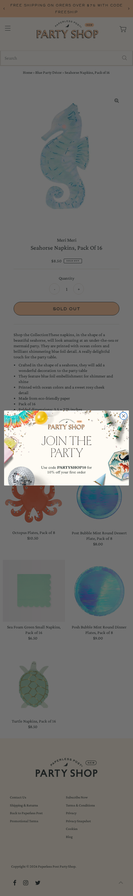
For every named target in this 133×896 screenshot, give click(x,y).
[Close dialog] (123, 416)
